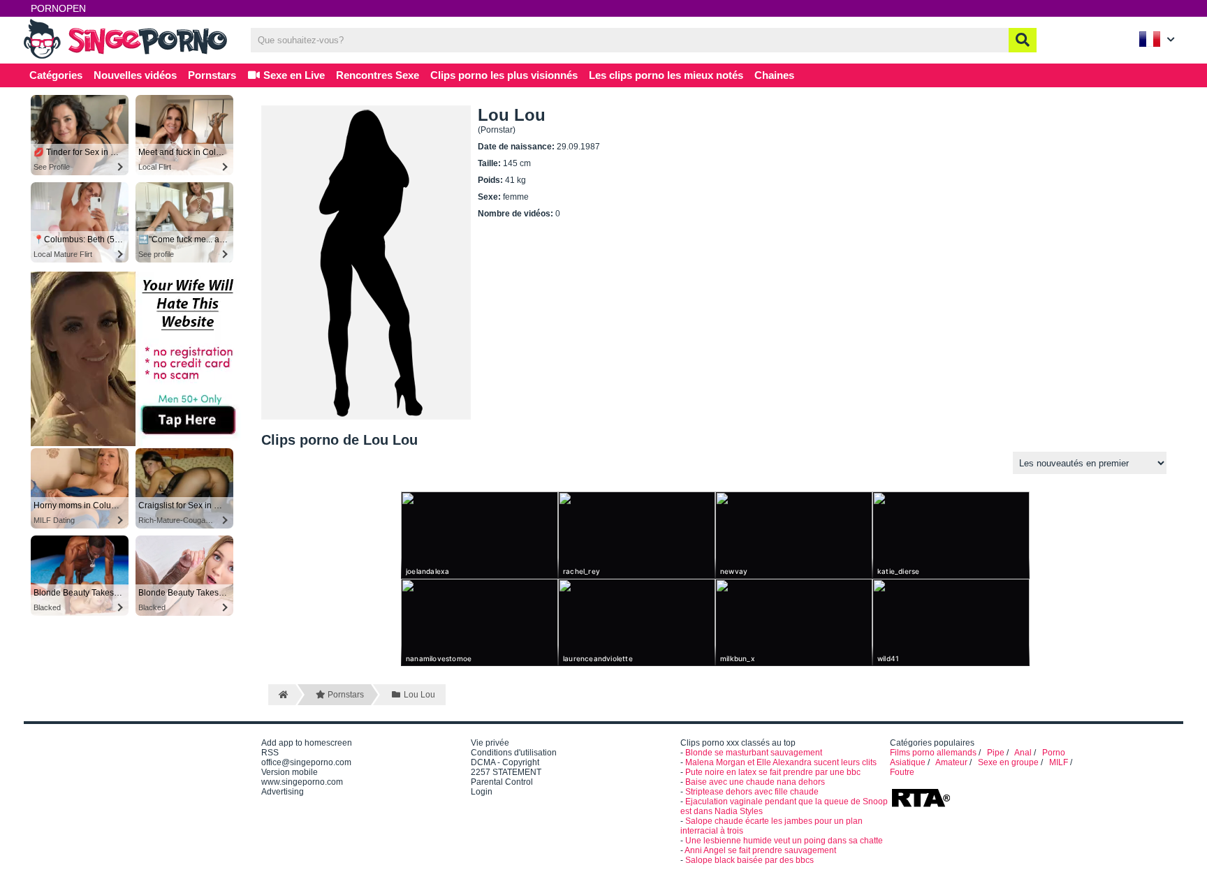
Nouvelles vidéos (135, 75)
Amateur (951, 762)
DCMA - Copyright (505, 762)
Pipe (995, 753)
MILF (1058, 762)
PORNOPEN (58, 8)
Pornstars (212, 75)
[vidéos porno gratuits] (128, 57)
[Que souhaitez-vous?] (1023, 40)
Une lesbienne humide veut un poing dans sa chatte (784, 840)
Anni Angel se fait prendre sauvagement (760, 850)
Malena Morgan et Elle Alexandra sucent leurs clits (781, 762)
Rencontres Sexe (377, 75)
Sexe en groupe (1008, 762)
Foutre (902, 772)
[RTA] (920, 806)
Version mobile (289, 772)
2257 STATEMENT (506, 772)
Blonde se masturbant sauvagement (753, 753)
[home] (281, 694)
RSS (270, 753)
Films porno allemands (933, 753)
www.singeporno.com (302, 782)
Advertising (282, 792)
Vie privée (490, 743)
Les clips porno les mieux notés (666, 75)
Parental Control (502, 782)
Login (481, 792)
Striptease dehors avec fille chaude (752, 792)
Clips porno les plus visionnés (504, 75)
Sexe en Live (293, 75)
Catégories (55, 75)
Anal (1023, 753)
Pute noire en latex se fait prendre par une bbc (773, 772)
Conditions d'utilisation (514, 753)
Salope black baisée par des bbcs (749, 860)
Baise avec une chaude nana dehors (755, 782)
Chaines (774, 75)
